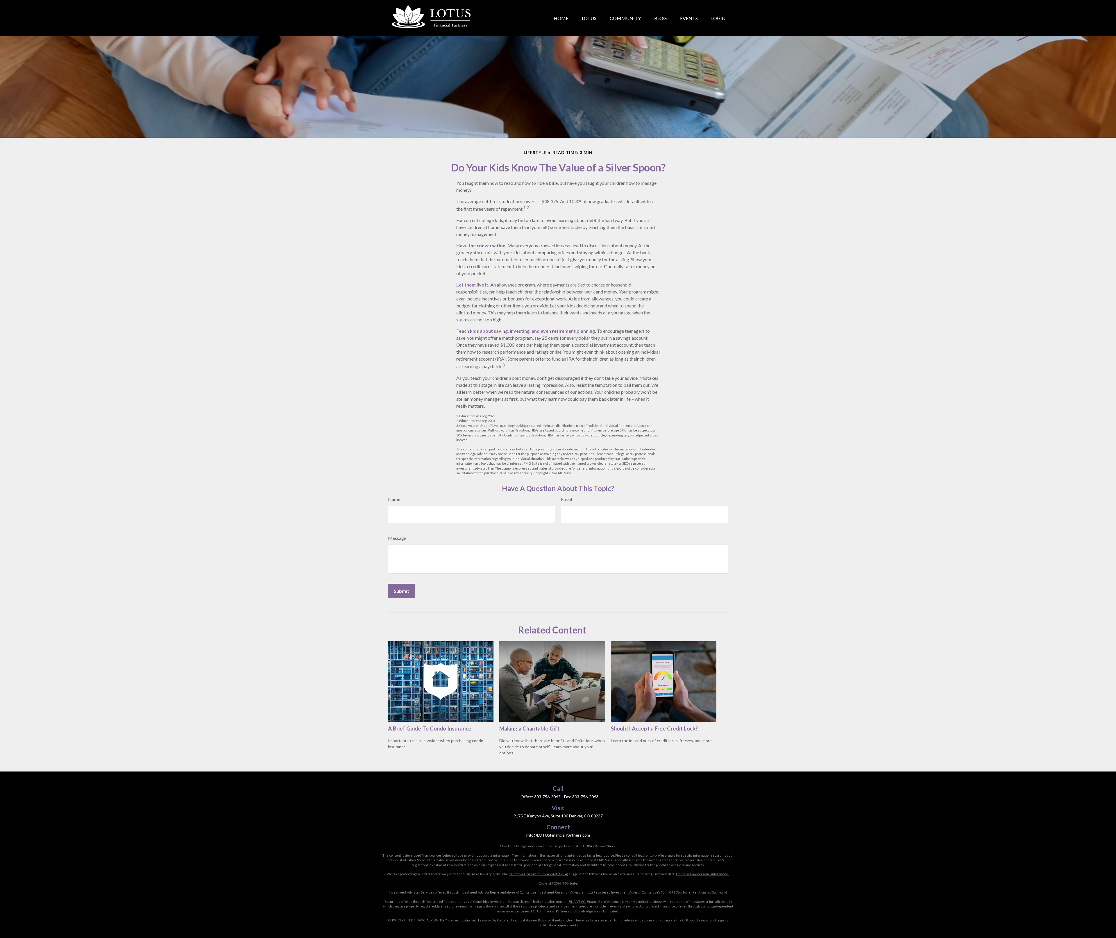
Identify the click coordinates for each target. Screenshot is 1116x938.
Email (566, 499)
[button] (561, 18)
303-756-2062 (547, 796)
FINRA (572, 901)
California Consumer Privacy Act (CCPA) (538, 874)
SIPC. (582, 901)
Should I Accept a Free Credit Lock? (654, 728)
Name (394, 499)
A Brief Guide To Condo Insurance (429, 728)
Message (397, 538)
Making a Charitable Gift (529, 728)
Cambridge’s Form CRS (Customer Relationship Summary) (684, 892)
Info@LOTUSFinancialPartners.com (558, 835)
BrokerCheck (605, 846)
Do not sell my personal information (702, 874)
